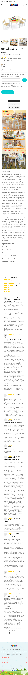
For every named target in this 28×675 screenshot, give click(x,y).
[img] (11, 298)
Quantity (3, 66)
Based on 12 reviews (9, 281)
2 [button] (12, 633)
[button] (4, 57)
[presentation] (1, 42)
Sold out (7, 92)
